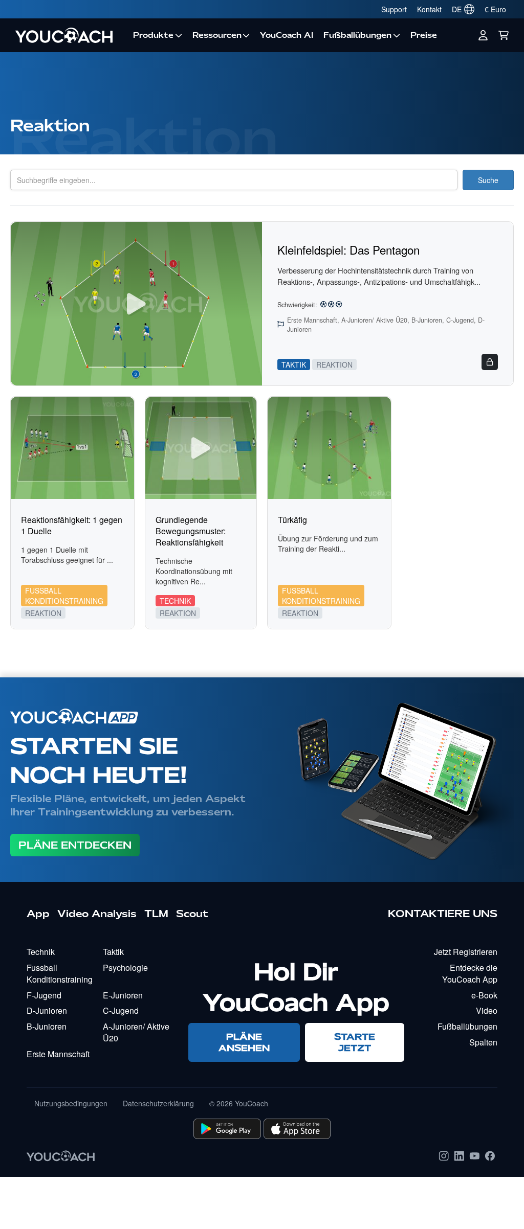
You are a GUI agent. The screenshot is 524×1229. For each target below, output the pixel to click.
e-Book (484, 995)
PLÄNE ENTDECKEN (75, 845)
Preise (423, 35)
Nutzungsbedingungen (70, 1103)
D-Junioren (47, 1010)
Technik (41, 952)
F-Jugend (44, 995)
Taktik (113, 952)
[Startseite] (69, 35)
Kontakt (429, 9)
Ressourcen (217, 35)
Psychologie (125, 967)
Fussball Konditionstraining (60, 973)
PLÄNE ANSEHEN (244, 1042)
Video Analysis (97, 913)
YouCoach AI (286, 35)
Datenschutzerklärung (158, 1103)
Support (394, 9)
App (38, 913)
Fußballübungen (357, 35)
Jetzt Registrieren (465, 952)
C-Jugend (121, 1010)
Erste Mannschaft (58, 1054)
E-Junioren (123, 995)
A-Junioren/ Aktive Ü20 (136, 1032)
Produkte (153, 35)
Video (486, 1010)
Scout (192, 913)
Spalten (483, 1042)
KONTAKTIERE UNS (442, 913)
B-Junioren (47, 1026)
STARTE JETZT (354, 1042)
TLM (156, 913)
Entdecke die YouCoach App (469, 973)
